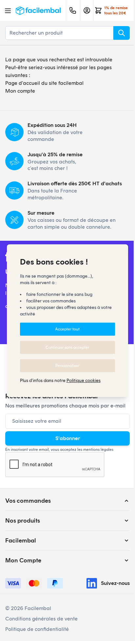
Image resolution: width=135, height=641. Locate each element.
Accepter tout (67, 329)
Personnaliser (67, 365)
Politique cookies (84, 380)
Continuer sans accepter (67, 347)
